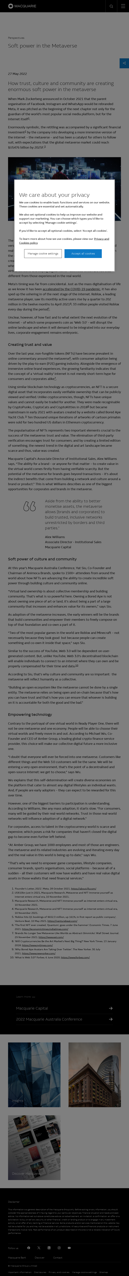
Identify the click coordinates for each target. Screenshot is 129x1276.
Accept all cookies (83, 253)
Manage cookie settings (43, 253)
